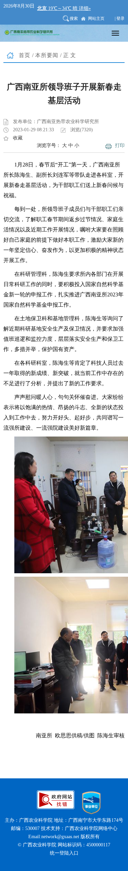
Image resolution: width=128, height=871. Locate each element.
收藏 (18, 137)
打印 (120, 145)
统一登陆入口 (64, 853)
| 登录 (120, 18)
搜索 (74, 18)
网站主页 (96, 18)
